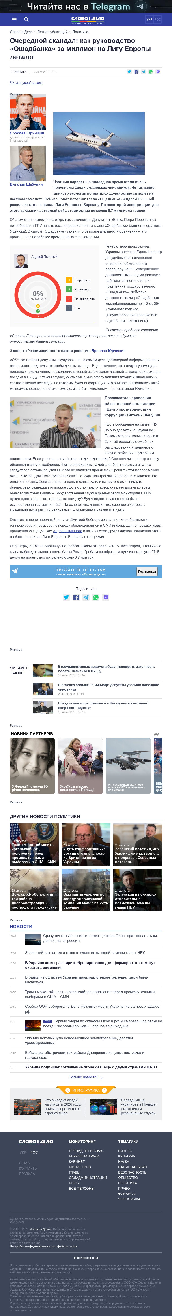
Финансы (127, 1194)
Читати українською (26, 83)
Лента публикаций (52, 32)
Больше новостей (83, 1077)
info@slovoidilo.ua (86, 1257)
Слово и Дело (21, 32)
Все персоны (81, 1188)
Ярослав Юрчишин (27, 133)
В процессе (83, 280)
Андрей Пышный (44, 257)
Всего (79, 308)
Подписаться (147, 571)
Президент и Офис (86, 1151)
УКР (149, 19)
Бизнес (125, 1151)
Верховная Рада (84, 1156)
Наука (123, 1161)
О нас (24, 1163)
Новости (21, 926)
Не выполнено (85, 299)
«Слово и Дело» (40, 1229)
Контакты (28, 1168)
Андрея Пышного (67, 531)
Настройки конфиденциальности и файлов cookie (43, 1246)
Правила (27, 1174)
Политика (80, 32)
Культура (126, 1156)
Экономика (129, 1199)
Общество (128, 1178)
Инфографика (86, 1090)
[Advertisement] (108, 101)
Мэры (74, 1183)
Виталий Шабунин (26, 184)
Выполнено (82, 289)
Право (124, 1188)
